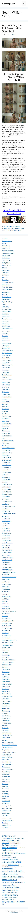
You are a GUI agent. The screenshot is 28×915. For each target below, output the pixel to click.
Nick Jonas (5, 652)
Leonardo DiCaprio (7, 557)
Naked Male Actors (14, 226)
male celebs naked (7, 859)
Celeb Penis (5, 306)
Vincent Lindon (6, 810)
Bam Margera (6, 270)
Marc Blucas (5, 582)
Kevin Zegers (6, 545)
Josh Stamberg (6, 521)
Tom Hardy (5, 789)
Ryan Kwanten (6, 715)
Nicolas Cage (6, 655)
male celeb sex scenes (8, 572)
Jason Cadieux (6, 472)
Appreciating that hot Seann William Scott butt (12, 28)
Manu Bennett (6, 579)
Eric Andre (5, 404)
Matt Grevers (6, 608)
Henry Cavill (5, 445)
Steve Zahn (5, 759)
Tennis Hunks (6, 776)
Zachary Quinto (6, 825)
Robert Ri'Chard (6, 701)
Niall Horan (5, 650)
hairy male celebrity (7, 440)
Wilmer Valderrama (7, 820)
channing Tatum (6, 309)
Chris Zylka (5, 345)
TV (3, 904)
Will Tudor (5, 815)
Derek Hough (6, 382)
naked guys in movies (14, 228)
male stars (16, 862)
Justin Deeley (6, 535)
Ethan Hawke (6, 406)
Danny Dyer (5, 372)
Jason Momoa (6, 477)
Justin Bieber (6, 530)
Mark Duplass (6, 589)
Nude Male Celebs (7, 662)
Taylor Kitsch (6, 771)
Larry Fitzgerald (6, 555)
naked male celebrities (13, 871)
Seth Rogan (5, 730)
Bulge (3, 304)
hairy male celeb (14, 845)
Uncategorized (6, 806)
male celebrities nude (9, 857)
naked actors (13, 865)
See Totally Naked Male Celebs (14, 212)
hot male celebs (21, 847)
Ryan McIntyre (6, 718)
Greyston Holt (6, 433)
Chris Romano (6, 341)
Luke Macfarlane (7, 567)
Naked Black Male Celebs (9, 640)
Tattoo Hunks (6, 767)
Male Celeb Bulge (7, 569)
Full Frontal (5, 418)
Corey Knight (6, 358)
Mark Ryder (5, 594)
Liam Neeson (6, 562)
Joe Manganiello (7, 501)
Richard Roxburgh (7, 696)
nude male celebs (10, 890)
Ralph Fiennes (6, 686)
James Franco (6, 462)
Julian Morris (5, 528)
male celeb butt (10, 853)
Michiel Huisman (7, 628)
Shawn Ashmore (7, 735)
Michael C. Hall (6, 618)
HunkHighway (8, 4)
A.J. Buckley (5, 238)
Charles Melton (6, 311)
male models (16, 859)
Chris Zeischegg (6, 343)
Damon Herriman (7, 365)
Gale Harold (5, 421)
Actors (6, 226)
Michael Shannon (7, 623)
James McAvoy (6, 467)
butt (22, 838)
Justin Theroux (6, 540)
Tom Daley (5, 786)
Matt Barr (5, 601)
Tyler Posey (5, 803)
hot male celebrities (9, 848)
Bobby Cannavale (7, 289)
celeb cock (5, 840)
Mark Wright (5, 599)
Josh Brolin (5, 516)
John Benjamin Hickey (8, 506)
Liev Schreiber (6, 565)
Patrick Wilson (6, 674)
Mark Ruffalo (5, 591)
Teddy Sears (5, 774)
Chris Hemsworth (7, 328)
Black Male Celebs (7, 287)
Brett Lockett (6, 299)
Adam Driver (5, 246)
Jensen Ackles (6, 487)
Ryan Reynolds (6, 723)
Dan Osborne (6, 367)
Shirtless (4, 740)
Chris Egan (5, 321)
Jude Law (5, 526)
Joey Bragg (5, 504)
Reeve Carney (6, 691)
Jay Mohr (4, 482)
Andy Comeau (6, 258)
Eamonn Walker (6, 397)
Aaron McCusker (7, 241)
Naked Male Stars (7, 645)
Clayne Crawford (7, 353)
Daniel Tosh (5, 370)
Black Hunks (5, 285)
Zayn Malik (5, 827)
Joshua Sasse (6, 523)
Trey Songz (5, 796)
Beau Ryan (5, 275)
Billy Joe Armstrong (7, 282)
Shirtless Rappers (7, 747)
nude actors (20, 882)
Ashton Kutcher (6, 265)
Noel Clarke (5, 657)
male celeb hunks (21, 853)
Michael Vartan (6, 625)
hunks (4, 850)
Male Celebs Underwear (9, 577)
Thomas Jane (6, 781)
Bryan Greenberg (7, 302)
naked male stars (9, 879)
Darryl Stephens (6, 375)
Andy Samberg (6, 260)
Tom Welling (5, 793)
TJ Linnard (5, 784)
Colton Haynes (6, 355)
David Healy (5, 377)
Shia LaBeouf (6, 737)
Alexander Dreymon (8, 250)
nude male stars (6, 664)
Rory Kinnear (6, 703)
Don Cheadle (6, 384)
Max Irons (5, 616)
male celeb (10, 850)
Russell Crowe (6, 706)
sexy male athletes (13, 897)
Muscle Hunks (6, 638)
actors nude (11, 836)
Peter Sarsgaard (7, 684)
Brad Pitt (4, 294)
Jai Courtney (5, 455)
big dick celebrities (7, 838)
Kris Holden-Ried (7, 550)
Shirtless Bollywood (7, 742)
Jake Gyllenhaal (6, 457)
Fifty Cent (5, 411)
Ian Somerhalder (7, 453)
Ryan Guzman (6, 713)
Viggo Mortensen (7, 808)
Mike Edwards (6, 630)
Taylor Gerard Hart (7, 769)
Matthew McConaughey (9, 611)
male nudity (6, 862)
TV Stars (4, 798)
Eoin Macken (5, 401)
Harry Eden (5, 443)
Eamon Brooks (6, 394)
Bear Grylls (5, 272)
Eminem (4, 399)
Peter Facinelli (6, 681)
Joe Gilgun (5, 499)
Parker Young (6, 672)
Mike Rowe (5, 633)
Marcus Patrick (6, 584)
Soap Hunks (5, 750)
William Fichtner (6, 818)
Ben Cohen (5, 280)
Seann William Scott (15, 231)
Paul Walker (5, 677)
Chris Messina (6, 331)
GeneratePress (14, 912)
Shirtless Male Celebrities (9, 745)
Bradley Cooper (6, 297)
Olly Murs (5, 667)
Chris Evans (5, 323)
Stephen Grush (6, 754)
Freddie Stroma (6, 416)
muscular (4, 865)
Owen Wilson (6, 669)
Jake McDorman (6, 460)
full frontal (6, 845)
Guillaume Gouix (7, 435)
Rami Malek (5, 689)
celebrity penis (15, 843)
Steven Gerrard (6, 762)
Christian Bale (6, 348)
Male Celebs (5, 574)
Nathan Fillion (6, 647)
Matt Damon (5, 606)
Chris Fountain (6, 326)
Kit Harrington (6, 547)
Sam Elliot (5, 725)
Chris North (5, 333)
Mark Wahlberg (6, 596)
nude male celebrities (11, 887)
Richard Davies (6, 694)
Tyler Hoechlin (6, 801)
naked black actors (6, 866)
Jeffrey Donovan (7, 484)
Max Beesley (5, 613)
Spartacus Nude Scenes (9, 752)
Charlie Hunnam (6, 319)
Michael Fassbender (8, 621)
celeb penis (5, 843)
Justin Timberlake (7, 543)
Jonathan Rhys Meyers (8, 513)
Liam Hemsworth (7, 560)
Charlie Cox (5, 314)
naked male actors (7, 868)
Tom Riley (5, 791)
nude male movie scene (9, 892)
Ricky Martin (5, 698)
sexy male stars (6, 733)
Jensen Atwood (6, 489)
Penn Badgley (6, 679)
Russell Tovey (6, 708)
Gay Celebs (5, 426)
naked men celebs (8, 882)
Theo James (5, 779)
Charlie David (6, 316)
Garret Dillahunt (6, 423)
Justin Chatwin (6, 533)
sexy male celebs (9, 902)
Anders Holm (6, 255)
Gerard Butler (6, 431)
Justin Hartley (6, 538)
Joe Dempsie (6, 496)
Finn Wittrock (6, 414)
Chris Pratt (5, 338)
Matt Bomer (5, 603)
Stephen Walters (7, 757)
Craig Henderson (7, 360)
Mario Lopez (5, 586)
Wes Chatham (6, 813)
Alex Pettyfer (6, 248)
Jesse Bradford (6, 491)
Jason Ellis (5, 474)
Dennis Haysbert (7, 379)
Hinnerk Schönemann (8, 448)
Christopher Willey (7, 350)
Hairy (3, 438)
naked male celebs (10, 874)
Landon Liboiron (7, 552)
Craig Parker (5, 362)
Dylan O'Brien (6, 389)
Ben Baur (4, 277)
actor (5, 228)
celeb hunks (14, 841)
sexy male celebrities (8, 899)
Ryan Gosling (6, 711)
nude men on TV (6, 897)
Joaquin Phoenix (7, 494)
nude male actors (8, 885)
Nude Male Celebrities (8, 659)
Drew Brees (5, 387)
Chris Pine (5, 336)
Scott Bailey (5, 728)
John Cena (5, 509)
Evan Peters (5, 409)
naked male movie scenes (13, 877)
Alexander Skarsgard (8, 253)
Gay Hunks (5, 428)
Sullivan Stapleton (7, 764)
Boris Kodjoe (5, 292)
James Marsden (6, 465)
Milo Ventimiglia (6, 635)
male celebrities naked (6, 855)
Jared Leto (5, 470)
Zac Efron (5, 823)
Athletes (4, 267)
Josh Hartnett (6, 518)
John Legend (6, 511)
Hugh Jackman (6, 450)
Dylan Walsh (5, 392)
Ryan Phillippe (6, 720)
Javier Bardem (6, 479)
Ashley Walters (6, 263)
